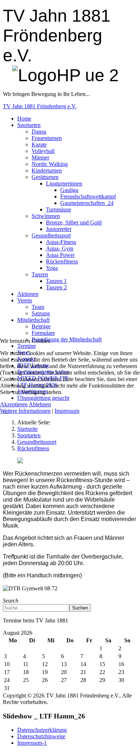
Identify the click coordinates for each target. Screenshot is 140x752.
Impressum (67, 411)
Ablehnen (40, 404)
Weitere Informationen (25, 411)
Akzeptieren (14, 404)
